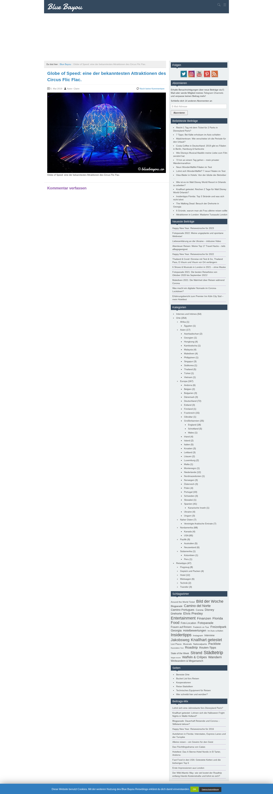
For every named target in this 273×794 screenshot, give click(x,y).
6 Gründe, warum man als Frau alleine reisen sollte (201, 210)
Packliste (214, 643)
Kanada (188, 531)
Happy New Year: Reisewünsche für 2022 (193, 254)
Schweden (189, 496)
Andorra (188, 385)
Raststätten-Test (177, 648)
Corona (199, 610)
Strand (196, 653)
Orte (178, 318)
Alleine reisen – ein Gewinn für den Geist (192, 742)
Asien (183, 329)
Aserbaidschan (191, 333)
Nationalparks (200, 644)
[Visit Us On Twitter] (184, 73)
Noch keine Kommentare (152, 88)
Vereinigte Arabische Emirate (198, 523)
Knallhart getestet (206, 640)
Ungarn (187, 515)
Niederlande (190, 472)
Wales (191, 432)
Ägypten (188, 326)
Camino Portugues (182, 609)
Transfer (184, 587)
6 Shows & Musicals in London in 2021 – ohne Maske (199, 267)
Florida (217, 618)
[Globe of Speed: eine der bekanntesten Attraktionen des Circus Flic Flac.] (106, 132)
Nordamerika (186, 527)
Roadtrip (191, 647)
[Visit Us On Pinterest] (207, 73)
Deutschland (190, 401)
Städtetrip (213, 652)
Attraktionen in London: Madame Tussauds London (201, 214)
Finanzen (204, 618)
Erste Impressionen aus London (188, 768)
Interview (209, 635)
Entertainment (183, 618)
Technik (184, 583)
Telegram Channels (213, 93)
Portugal (188, 492)
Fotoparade (205, 623)
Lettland (188, 452)
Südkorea (189, 365)
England (192, 424)
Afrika (183, 322)
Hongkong (189, 341)
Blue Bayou (64, 6)
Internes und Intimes (186, 314)
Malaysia (188, 349)
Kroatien (188, 448)
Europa (183, 381)
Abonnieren (179, 112)
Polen (187, 488)
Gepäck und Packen (190, 571)
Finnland (188, 409)
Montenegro (190, 468)
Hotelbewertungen (194, 630)
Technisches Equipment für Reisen (193, 690)
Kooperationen (183, 682)
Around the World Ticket (183, 602)
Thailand (188, 369)
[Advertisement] (136, 37)
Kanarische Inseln (197, 507)
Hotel (182, 575)
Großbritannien (191, 420)
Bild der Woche (209, 601)
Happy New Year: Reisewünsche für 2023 (193, 228)
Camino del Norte (197, 606)
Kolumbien (189, 555)
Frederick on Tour (201, 627)
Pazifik (183, 539)
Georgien (188, 337)
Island (187, 440)
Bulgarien (189, 393)
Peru (186, 559)
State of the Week (180, 653)
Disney (209, 609)
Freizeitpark (218, 626)
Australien (189, 543)
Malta (187, 464)
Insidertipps (181, 634)
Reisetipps (181, 563)
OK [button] (194, 789)
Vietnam (188, 377)
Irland (187, 436)
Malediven (189, 353)
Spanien (188, 504)
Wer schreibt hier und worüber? (192, 694)
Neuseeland (190, 547)
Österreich (189, 484)
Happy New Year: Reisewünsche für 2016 (193, 729)
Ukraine (188, 511)
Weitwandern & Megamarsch (187, 661)
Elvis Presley (193, 613)
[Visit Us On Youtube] (199, 73)
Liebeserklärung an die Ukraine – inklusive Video (196, 241)
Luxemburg (189, 460)
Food (175, 623)
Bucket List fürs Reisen (187, 678)
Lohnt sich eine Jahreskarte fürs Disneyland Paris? (197, 708)
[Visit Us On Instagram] (191, 73)
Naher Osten (186, 519)
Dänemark (189, 397)
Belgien (187, 389)
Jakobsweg (180, 640)
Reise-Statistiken (184, 686)
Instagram (198, 635)
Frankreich (189, 413)
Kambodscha (190, 345)
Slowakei (188, 500)
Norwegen (189, 480)
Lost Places (176, 644)
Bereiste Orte (182, 674)
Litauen (187, 456)
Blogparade (176, 606)
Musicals (187, 644)
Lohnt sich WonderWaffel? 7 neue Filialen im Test (200, 171)
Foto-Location (188, 623)
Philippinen (189, 357)
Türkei (187, 373)
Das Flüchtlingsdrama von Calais (188, 747)
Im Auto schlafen (215, 631)
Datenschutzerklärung (210, 789)
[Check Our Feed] (214, 73)
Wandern (215, 657)
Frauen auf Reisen (181, 627)
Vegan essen (176, 658)
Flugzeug (184, 567)
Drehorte (176, 613)
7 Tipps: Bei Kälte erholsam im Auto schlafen (198, 134)
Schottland (193, 428)
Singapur (188, 361)
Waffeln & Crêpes (194, 657)
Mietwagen (185, 579)
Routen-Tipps (207, 647)
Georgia (176, 630)
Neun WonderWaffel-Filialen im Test (194, 167)
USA (186, 535)
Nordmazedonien (192, 476)
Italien (187, 444)
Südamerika (186, 551)
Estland (187, 405)
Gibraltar (188, 417)
